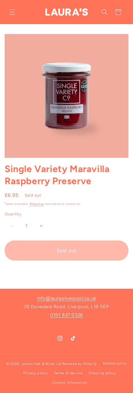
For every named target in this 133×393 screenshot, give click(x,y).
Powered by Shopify (79, 364)
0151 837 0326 (66, 315)
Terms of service (68, 373)
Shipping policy (102, 373)
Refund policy (115, 363)
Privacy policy (35, 373)
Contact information (69, 383)
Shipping (36, 204)
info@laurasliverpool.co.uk (66, 298)
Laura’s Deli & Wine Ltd (41, 364)
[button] (12, 12)
